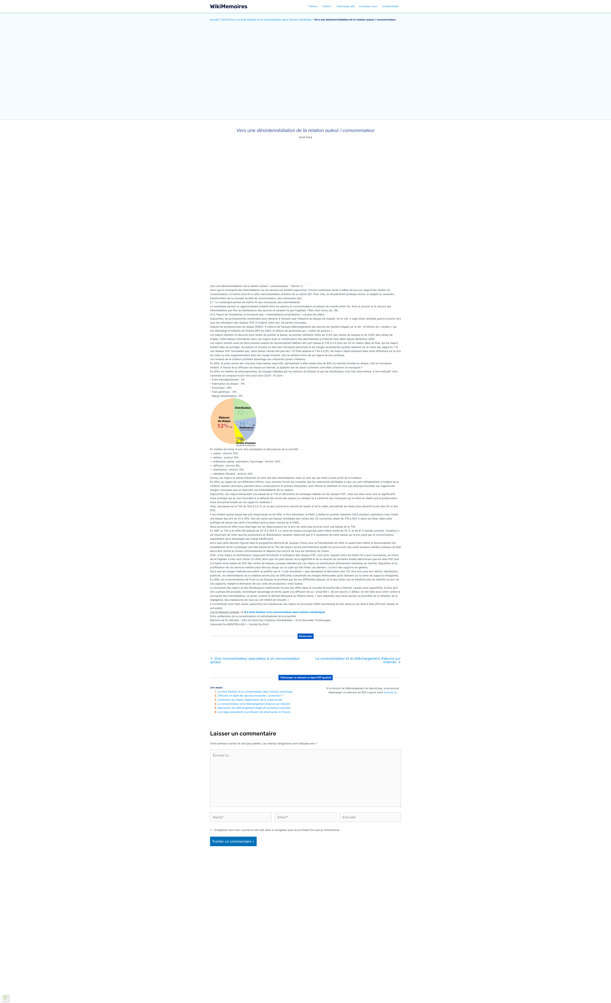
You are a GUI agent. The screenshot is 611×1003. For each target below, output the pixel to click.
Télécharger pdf (345, 6)
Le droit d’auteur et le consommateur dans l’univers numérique (274, 19)
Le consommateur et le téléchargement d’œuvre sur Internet (358, 660)
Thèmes (312, 6)
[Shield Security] (5, 997)
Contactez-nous (368, 6)
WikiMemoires (228, 6)
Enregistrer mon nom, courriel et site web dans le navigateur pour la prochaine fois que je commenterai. (277, 830)
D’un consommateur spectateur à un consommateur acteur (255, 660)
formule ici (390, 692)
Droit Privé (227, 19)
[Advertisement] (305, 256)
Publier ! (327, 6)
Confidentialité (390, 6)
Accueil (214, 19)
